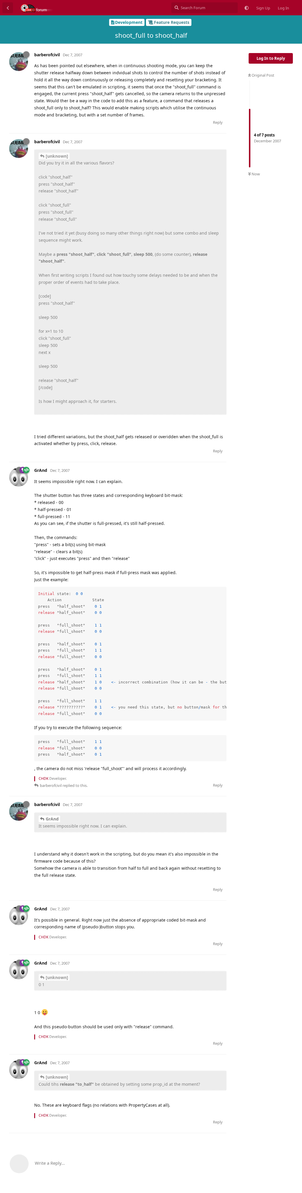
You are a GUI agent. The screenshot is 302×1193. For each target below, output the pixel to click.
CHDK (43, 778)
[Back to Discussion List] (7, 7)
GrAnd (52, 819)
